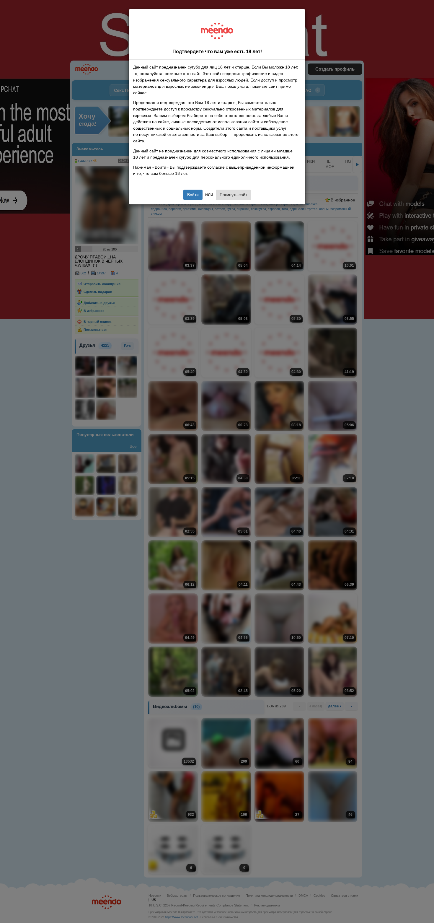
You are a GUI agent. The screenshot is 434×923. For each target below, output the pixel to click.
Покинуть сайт (233, 194)
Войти (193, 194)
